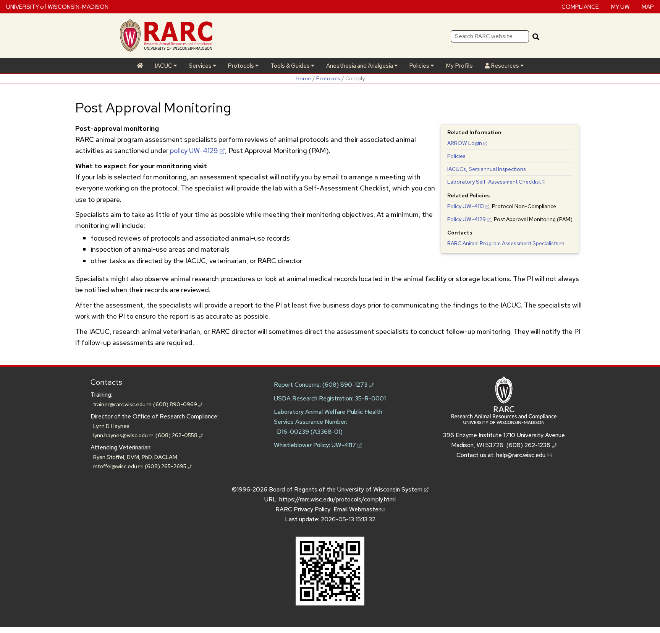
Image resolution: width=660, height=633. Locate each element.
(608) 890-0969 (175, 404)
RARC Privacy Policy (302, 509)
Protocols (241, 66)
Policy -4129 (466, 219)
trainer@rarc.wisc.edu (120, 404)
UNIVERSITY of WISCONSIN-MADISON (57, 6)
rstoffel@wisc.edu (115, 466)
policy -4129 (194, 150)
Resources (505, 66)
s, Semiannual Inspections (486, 169)
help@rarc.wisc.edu (521, 455)
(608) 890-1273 (345, 385)
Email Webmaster (356, 509)
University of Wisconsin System (380, 489)
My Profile (459, 66)
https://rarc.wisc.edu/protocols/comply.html (337, 499)
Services (201, 66)
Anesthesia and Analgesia (360, 66)
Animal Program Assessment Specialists (502, 243)
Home (303, 78)
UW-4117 (345, 445)
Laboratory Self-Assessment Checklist (494, 181)
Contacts (106, 382)
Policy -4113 (465, 206)
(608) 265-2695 (166, 466)
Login (464, 143)
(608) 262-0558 (177, 435)
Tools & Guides (290, 66)
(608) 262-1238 (529, 445)
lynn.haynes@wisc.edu (121, 435)
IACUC (164, 66)
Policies (419, 66)
